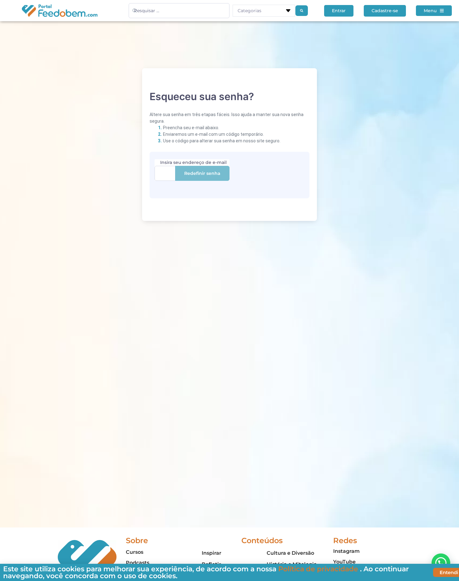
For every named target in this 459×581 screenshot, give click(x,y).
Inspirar (211, 553)
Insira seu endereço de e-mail (193, 162)
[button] (441, 562)
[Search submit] (301, 10)
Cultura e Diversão (290, 553)
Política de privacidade (319, 569)
